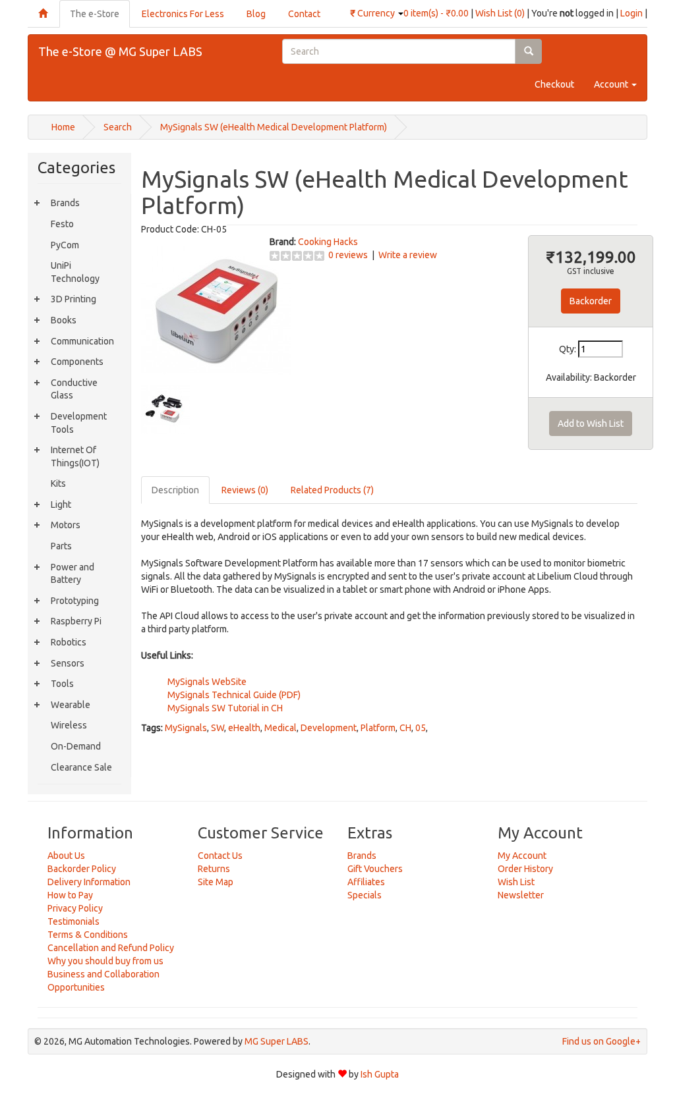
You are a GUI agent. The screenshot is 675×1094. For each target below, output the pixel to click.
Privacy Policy (75, 908)
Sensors (67, 663)
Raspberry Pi (76, 621)
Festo (62, 224)
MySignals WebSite (207, 681)
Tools (62, 683)
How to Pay (70, 895)
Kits (58, 483)
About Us (66, 855)
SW (217, 728)
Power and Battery (72, 574)
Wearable (70, 704)
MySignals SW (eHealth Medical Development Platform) (273, 127)
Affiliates (366, 882)
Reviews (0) (244, 490)
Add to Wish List (591, 423)
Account (612, 84)
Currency (373, 13)
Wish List (516, 882)
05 (420, 728)
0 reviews (348, 255)
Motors (65, 525)
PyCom (65, 245)
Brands (65, 203)
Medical (280, 728)
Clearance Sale (81, 767)
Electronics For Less (183, 14)
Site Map (215, 882)
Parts (61, 546)
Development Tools (79, 423)
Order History (525, 868)
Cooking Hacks (328, 241)
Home (63, 127)
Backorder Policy (81, 868)
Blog (256, 14)
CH (405, 728)
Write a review (407, 255)
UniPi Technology (75, 272)
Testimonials (73, 921)
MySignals (186, 728)
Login (631, 13)
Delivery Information (89, 882)
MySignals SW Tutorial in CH (225, 708)
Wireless (69, 725)
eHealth (244, 728)
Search (117, 127)
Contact (304, 14)
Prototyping (75, 600)
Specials (364, 895)
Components (77, 361)
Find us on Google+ (601, 1041)
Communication (82, 341)
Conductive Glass (74, 389)
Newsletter (521, 895)
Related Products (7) (332, 490)
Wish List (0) (500, 13)
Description (175, 490)
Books (63, 320)
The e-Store (94, 14)
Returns (214, 868)
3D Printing (73, 299)
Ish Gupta (380, 1074)
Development (329, 728)
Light (61, 504)
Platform (378, 728)
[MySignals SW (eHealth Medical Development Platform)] (216, 309)
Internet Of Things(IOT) (75, 456)
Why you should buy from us (105, 961)
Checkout (554, 84)
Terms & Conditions (87, 934)
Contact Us (220, 855)
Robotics (68, 642)
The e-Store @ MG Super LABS (120, 51)
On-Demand (76, 746)
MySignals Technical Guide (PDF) (234, 695)
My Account (522, 855)
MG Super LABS (276, 1041)
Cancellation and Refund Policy (110, 948)
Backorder (591, 301)
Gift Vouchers (375, 868)
